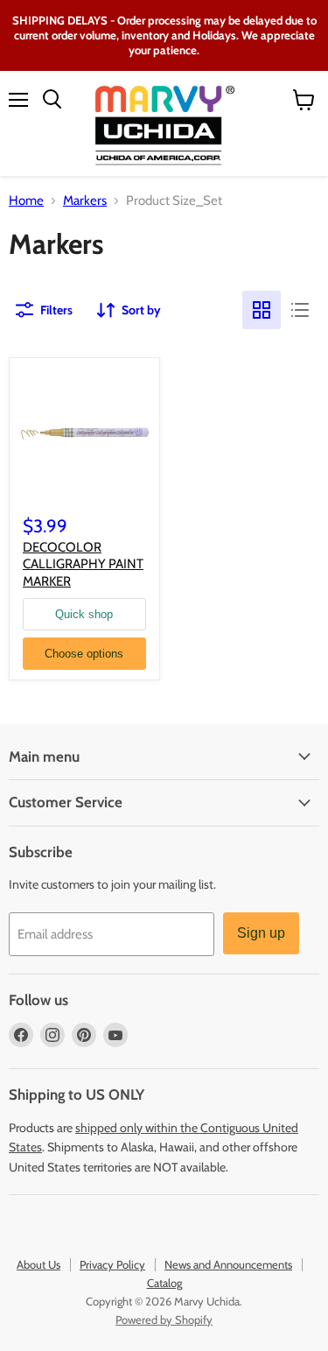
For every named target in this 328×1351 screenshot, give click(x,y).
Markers (85, 201)
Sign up (261, 932)
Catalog (164, 1283)
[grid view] (261, 310)
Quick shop (84, 614)
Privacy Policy (112, 1264)
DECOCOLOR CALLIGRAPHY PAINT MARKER (83, 564)
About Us (38, 1264)
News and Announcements (228, 1264)
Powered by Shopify (164, 1319)
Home (26, 201)
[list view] (300, 310)
